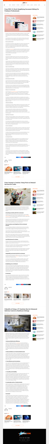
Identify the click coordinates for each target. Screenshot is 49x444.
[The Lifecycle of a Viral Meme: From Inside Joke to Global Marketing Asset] (34, 39)
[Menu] (4, 5)
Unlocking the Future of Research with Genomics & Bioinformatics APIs (26, 173)
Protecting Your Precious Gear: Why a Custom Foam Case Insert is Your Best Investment (40, 35)
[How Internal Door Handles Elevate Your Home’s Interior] (8, 296)
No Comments (15, 13)
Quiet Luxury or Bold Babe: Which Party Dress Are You (17, 299)
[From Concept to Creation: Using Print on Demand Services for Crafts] (17, 196)
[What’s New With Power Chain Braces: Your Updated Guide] (34, 21)
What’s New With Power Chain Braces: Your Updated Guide (40, 20)
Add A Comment (18, 303)
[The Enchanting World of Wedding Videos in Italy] (27, 296)
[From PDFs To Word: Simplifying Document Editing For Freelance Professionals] (17, 23)
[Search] (44, 0)
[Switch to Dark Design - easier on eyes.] (43, 0)
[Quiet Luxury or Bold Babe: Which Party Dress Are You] (18, 296)
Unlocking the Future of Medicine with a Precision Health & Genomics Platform (17, 173)
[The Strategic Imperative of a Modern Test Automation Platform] (34, 32)
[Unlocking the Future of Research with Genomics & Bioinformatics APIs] (27, 168)
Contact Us (11, 0)
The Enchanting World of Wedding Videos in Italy (26, 299)
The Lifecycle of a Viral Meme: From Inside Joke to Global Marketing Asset (40, 38)
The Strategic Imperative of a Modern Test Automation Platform (40, 31)
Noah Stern (8, 13)
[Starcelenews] (24, 2)
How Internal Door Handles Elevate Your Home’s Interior (8, 299)
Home (5, 0)
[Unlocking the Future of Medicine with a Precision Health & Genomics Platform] (18, 168)
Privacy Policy (8, 0)
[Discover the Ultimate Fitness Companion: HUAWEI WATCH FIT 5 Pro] (8, 168)
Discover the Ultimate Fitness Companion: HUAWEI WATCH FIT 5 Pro (8, 173)
